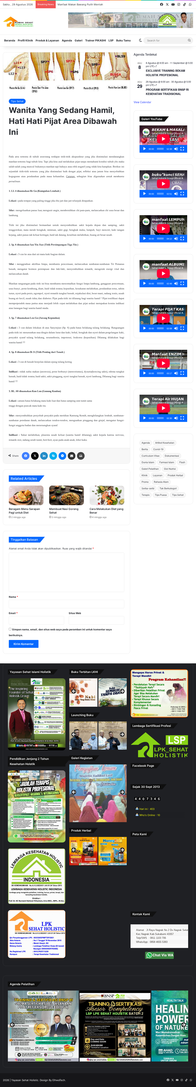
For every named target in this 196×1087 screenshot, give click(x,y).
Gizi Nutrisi (170, 468)
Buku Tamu (123, 40)
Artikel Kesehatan (164, 442)
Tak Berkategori (168, 488)
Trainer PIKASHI (95, 40)
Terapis (145, 494)
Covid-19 (158, 449)
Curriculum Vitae (150, 455)
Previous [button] (74, 691)
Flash (182, 462)
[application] (163, 139)
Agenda (67, 40)
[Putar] (144, 149)
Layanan (157, 475)
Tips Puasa (161, 494)
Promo (145, 481)
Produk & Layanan (47, 40)
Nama (13, 596)
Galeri (78, 40)
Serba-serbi (148, 488)
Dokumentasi (172, 455)
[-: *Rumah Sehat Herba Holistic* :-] (18, 21)
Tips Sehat (17, 101)
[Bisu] (176, 149)
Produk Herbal (175, 475)
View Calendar (142, 102)
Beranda (9, 40)
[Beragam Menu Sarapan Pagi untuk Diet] (26, 495)
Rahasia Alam (161, 481)
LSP (111, 40)
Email (13, 613)
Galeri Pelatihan (150, 468)
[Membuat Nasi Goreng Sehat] (66, 495)
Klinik (145, 475)
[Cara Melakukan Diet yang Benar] (107, 495)
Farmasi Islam (166, 462)
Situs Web (75, 613)
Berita (145, 449)
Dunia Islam (148, 462)
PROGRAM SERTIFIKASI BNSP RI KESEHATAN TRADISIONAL (167, 92)
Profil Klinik (25, 40)
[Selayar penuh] (182, 149)
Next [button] (122, 691)
